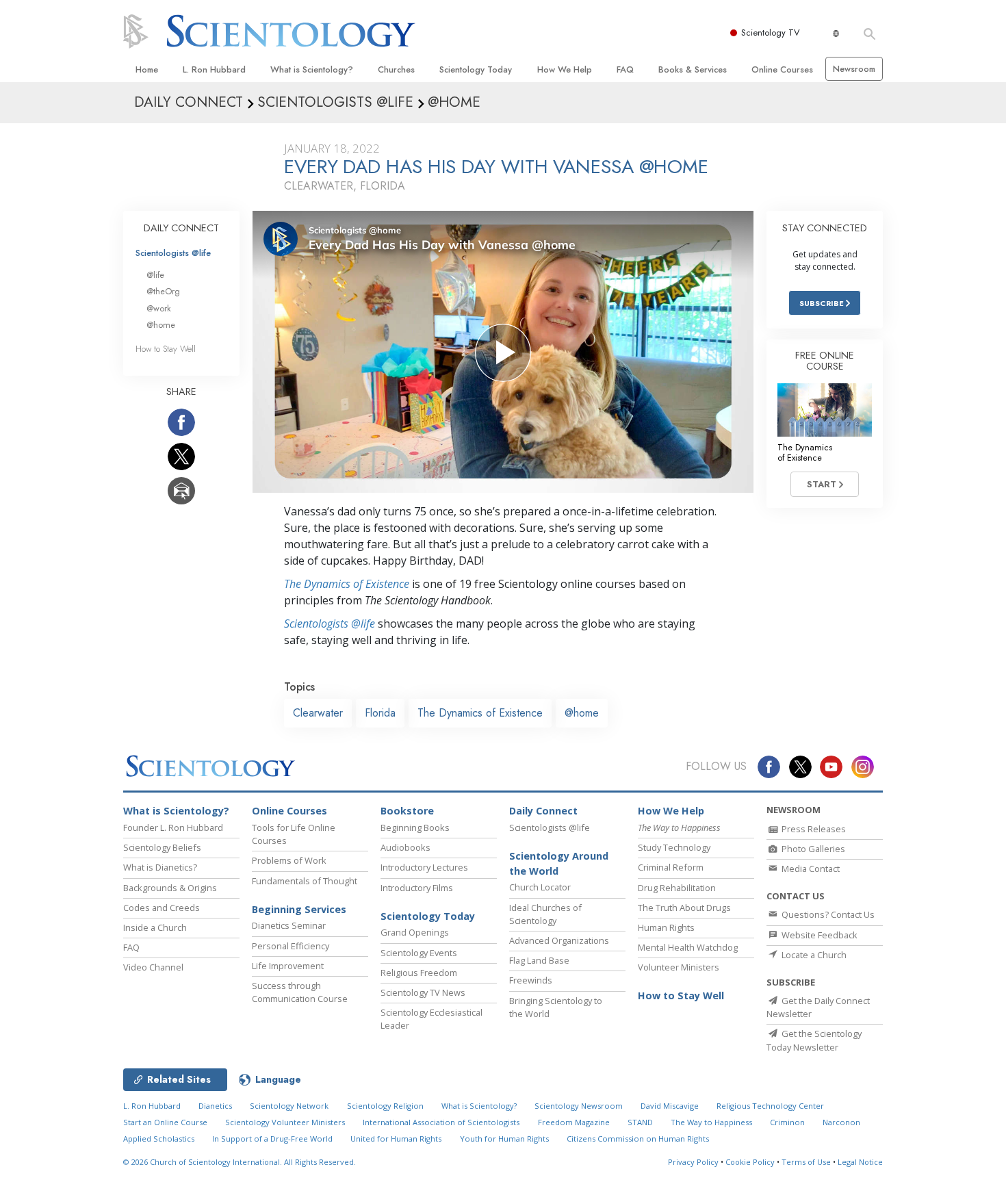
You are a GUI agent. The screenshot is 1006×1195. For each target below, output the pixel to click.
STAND (640, 1122)
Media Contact (809, 868)
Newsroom (854, 68)
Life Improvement (288, 966)
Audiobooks (405, 847)
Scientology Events (419, 953)
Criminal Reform (671, 867)
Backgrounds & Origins (170, 888)
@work (158, 308)
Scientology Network (289, 1106)
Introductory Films (417, 888)
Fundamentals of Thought (304, 881)
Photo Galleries (812, 849)
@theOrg (163, 291)
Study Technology (674, 847)
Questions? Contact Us (827, 914)
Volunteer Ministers (678, 967)
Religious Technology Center (770, 1106)
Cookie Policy (750, 1162)
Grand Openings (415, 932)
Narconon (841, 1122)
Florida (380, 713)
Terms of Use (806, 1162)
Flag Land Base (539, 960)
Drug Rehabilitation (677, 888)
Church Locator (540, 887)
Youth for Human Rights (504, 1138)
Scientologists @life (173, 252)
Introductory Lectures (424, 867)
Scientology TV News (423, 992)
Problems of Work (289, 860)
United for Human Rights (395, 1138)
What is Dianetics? (160, 867)
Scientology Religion (385, 1106)
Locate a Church (813, 955)
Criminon (787, 1122)
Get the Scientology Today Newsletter (814, 1040)
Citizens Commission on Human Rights (638, 1138)
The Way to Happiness (711, 1122)
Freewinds (530, 980)
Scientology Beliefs (162, 847)
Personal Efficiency (290, 946)
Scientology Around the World (558, 863)
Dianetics (215, 1106)
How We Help (564, 69)
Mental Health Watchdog (688, 947)
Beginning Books (415, 827)
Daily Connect (543, 810)
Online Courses (782, 69)
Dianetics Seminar (289, 925)
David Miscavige (670, 1106)
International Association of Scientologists (441, 1122)
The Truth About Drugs (684, 907)
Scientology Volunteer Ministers (285, 1122)
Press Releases (812, 829)
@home (582, 713)
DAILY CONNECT (181, 228)
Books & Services (692, 69)
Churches (396, 69)
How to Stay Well (166, 348)
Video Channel (153, 967)
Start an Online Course (165, 1122)
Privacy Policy (693, 1162)
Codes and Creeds (161, 907)
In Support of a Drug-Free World (272, 1138)
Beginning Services (299, 909)
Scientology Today (475, 69)
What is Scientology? (311, 69)
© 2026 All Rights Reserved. (239, 1162)
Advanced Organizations (559, 940)
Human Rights (666, 927)
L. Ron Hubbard (214, 69)
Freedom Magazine (574, 1122)
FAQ (625, 69)
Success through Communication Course (300, 992)
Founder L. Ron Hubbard (173, 827)
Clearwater (318, 713)
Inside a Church (155, 927)
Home (147, 69)
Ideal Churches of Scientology (545, 914)
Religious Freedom (419, 972)
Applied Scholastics (158, 1138)
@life (155, 274)
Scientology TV (770, 32)
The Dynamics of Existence (346, 583)
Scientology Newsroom (578, 1106)
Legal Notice (860, 1162)
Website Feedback (818, 935)
